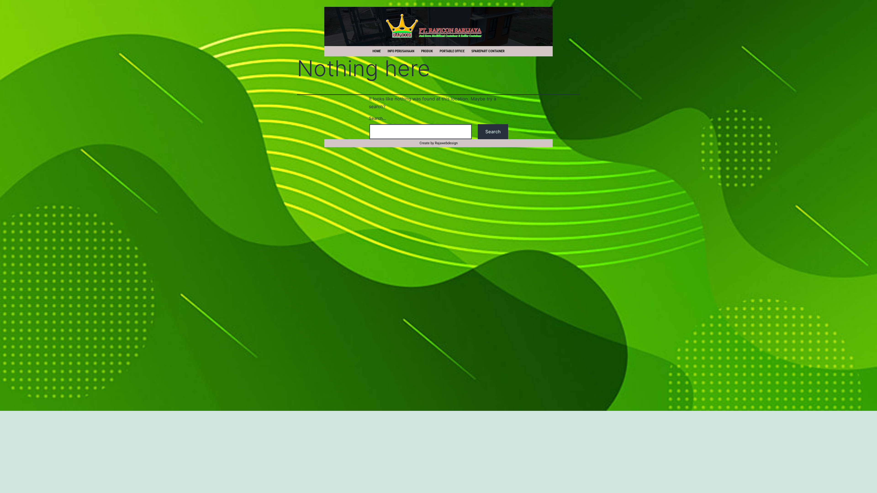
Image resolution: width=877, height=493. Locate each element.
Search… (377, 118)
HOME (376, 51)
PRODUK (427, 51)
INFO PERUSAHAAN (401, 51)
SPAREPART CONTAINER (488, 51)
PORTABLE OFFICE (452, 51)
